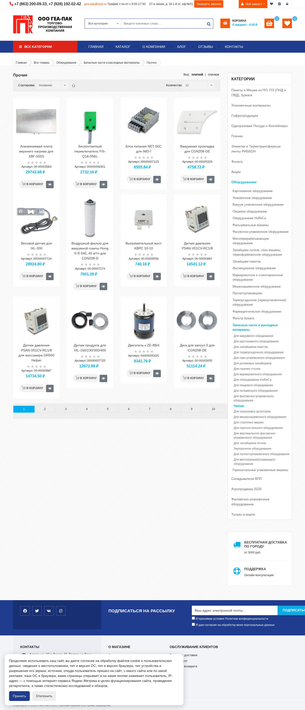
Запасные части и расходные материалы (255, 327)
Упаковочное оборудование (252, 198)
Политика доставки (183, 655)
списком (213, 74)
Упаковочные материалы (250, 105)
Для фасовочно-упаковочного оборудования (254, 398)
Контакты (234, 47)
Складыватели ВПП (246, 479)
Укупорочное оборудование (252, 448)
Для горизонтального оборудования (258, 428)
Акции (236, 172)
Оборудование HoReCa (249, 218)
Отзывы (205, 47)
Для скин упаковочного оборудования (259, 358)
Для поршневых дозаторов (252, 411)
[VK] (49, 611)
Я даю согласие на (234, 625)
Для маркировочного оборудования (258, 374)
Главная (95, 47)
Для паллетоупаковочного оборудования (262, 454)
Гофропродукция (244, 115)
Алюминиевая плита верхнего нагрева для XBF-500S (36, 151)
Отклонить (44, 696)
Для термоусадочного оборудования (259, 352)
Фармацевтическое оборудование (257, 311)
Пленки (237, 136)
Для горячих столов (247, 368)
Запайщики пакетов (247, 261)
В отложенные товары (272, 4)
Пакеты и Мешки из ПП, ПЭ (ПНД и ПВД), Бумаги (258, 92)
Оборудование (244, 182)
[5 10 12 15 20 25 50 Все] (198, 85)
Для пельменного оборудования (256, 390)
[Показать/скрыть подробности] (269, 23)
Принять (19, 696)
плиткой (197, 74)
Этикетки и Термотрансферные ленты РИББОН (256, 148)
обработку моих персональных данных (248, 625)
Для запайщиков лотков (250, 443)
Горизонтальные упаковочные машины (260, 470)
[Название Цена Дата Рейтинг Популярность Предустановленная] (52, 85)
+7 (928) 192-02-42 (65, 4)
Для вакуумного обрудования (253, 336)
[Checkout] (280, 4)
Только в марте (243, 514)
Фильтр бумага (243, 318)
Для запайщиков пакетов (251, 347)
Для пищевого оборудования (253, 385)
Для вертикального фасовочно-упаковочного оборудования (255, 435)
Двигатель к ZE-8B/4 (143, 345)
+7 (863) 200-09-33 (30, 4)
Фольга (237, 161)
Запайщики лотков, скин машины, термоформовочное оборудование (257, 252)
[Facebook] (25, 611)
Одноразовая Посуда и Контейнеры (259, 126)
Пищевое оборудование (250, 211)
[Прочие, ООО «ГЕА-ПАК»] (74, 85)
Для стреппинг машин (249, 422)
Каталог (123, 47)
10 (213, 409)
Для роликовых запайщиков (252, 363)
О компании (153, 47)
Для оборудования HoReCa (252, 379)
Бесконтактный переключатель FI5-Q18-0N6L (90, 151)
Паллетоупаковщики (247, 293)
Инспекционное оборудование (254, 268)
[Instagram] (61, 611)
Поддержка (255, 569)
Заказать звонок (208, 4)
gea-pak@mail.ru (95, 4)
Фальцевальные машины (251, 225)
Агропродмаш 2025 (246, 489)
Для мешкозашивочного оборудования (260, 417)
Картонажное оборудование (253, 191)
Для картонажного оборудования (256, 341)
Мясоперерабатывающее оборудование (251, 241)
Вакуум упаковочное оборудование (258, 204)
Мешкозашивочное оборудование (257, 286)
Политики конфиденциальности (246, 618)
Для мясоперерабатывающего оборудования (254, 462)
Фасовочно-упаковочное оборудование (261, 231)
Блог (181, 47)
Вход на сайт (288, 4)
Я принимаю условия (231, 618)
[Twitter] (37, 611)
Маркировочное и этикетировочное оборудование (258, 277)
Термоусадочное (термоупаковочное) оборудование (259, 302)
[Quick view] (50, 184)
